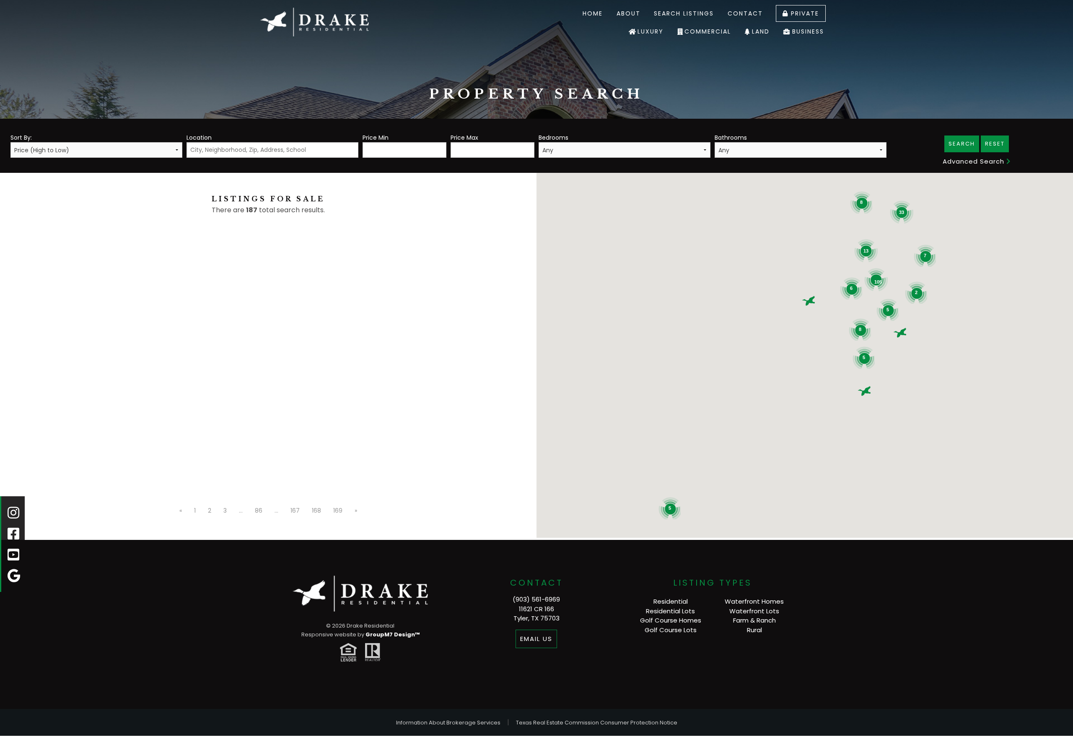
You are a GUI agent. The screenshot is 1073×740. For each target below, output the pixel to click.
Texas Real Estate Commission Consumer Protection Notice (596, 723)
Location (199, 137)
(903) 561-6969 (536, 599)
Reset (995, 144)
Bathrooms (731, 137)
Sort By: (21, 137)
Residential (670, 601)
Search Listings (684, 13)
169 (337, 510)
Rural (754, 629)
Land (761, 31)
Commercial (707, 31)
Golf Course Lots (671, 629)
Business (808, 31)
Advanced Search (974, 161)
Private (803, 13)
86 (258, 510)
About (628, 13)
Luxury (650, 31)
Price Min (376, 137)
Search (962, 144)
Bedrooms (553, 137)
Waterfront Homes (754, 601)
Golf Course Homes (670, 620)
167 (295, 510)
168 (316, 510)
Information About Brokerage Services (448, 723)
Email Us (536, 638)
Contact (745, 13)
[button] (808, 300)
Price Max (464, 137)
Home (593, 13)
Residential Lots (670, 611)
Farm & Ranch (754, 620)
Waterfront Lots (754, 611)
